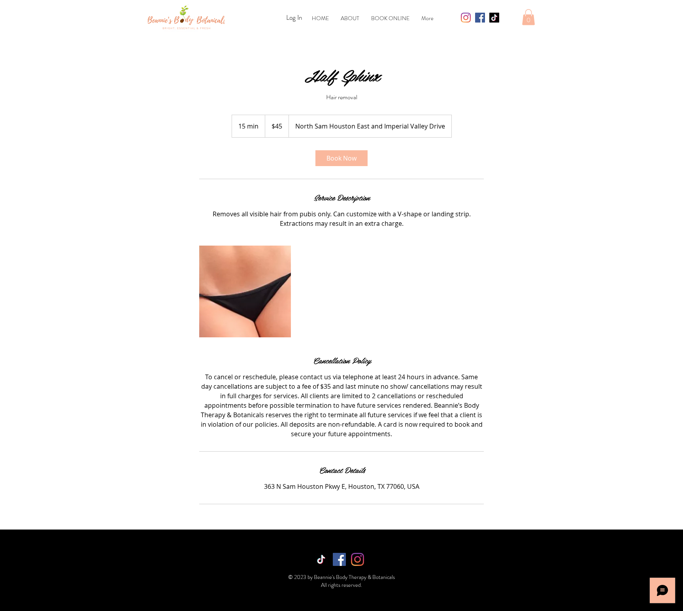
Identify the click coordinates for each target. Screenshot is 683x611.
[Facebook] (480, 18)
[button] (528, 17)
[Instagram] (466, 18)
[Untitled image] (245, 291)
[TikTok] (494, 18)
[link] (341, 158)
